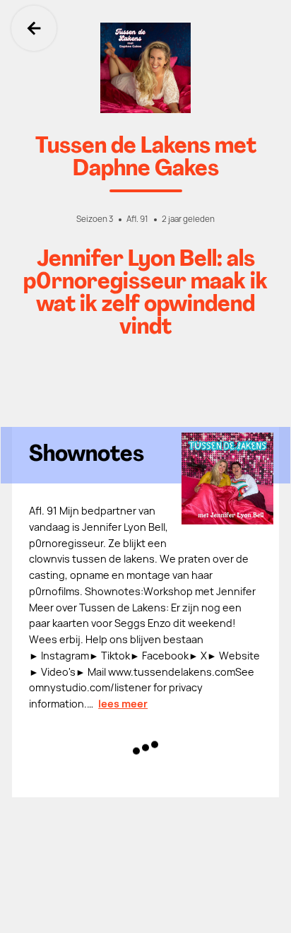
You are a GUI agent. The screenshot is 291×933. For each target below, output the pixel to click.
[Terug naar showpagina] (145, 68)
